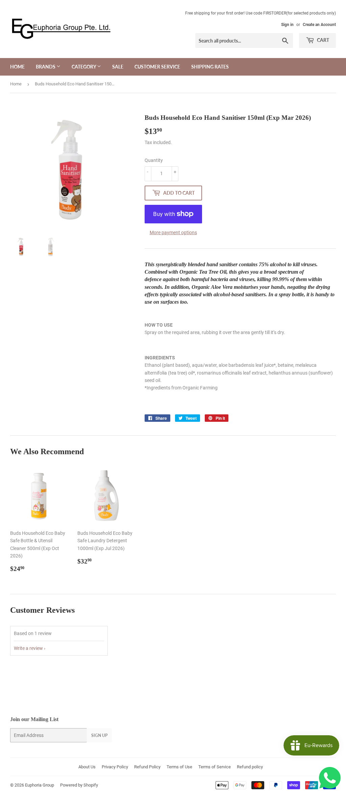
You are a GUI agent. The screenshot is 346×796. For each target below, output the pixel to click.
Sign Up (99, 735)
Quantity (154, 160)
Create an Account (319, 24)
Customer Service (157, 67)
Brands (46, 67)
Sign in (287, 24)
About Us (87, 766)
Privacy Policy (115, 766)
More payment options (173, 232)
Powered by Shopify (79, 785)
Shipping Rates (210, 67)
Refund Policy (147, 766)
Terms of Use (179, 766)
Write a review (28, 648)
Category (84, 67)
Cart (322, 40)
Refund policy (250, 766)
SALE (117, 67)
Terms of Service (214, 766)
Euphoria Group (39, 785)
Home (17, 67)
